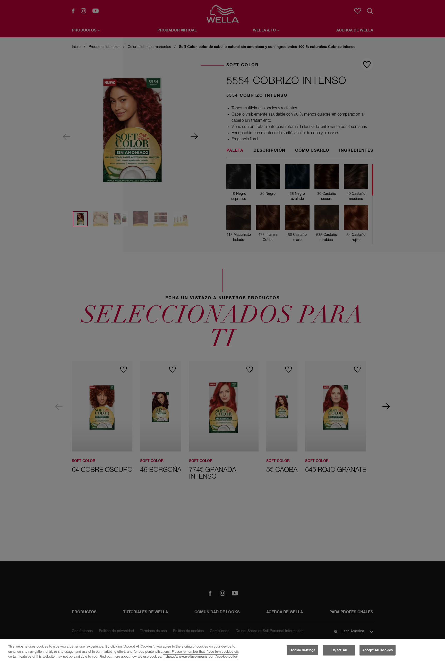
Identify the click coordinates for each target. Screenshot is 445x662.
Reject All (339, 650)
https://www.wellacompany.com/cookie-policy (201, 656)
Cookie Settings (302, 650)
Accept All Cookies (377, 650)
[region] (222, 650)
